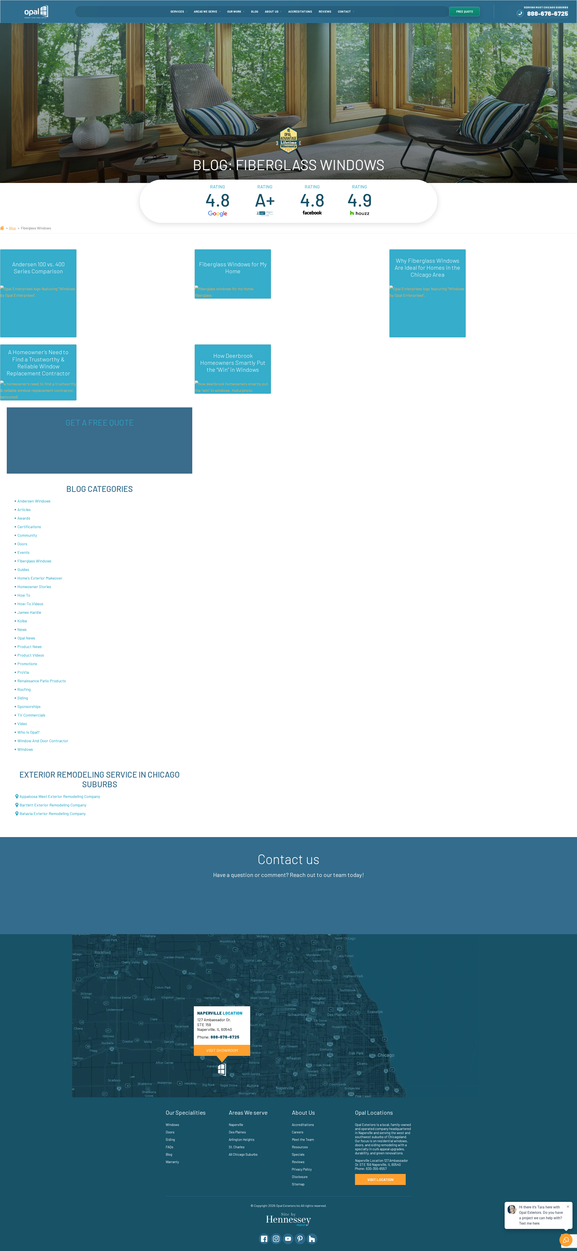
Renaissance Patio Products (41, 680)
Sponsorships (29, 706)
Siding (22, 697)
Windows (25, 749)
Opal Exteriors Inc (288, 1206)
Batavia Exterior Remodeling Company (53, 813)
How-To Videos (30, 603)
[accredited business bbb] (265, 214)
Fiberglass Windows (34, 560)
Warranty (172, 1162)
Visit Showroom (222, 1050)
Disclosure (300, 1177)
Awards (23, 518)
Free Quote (464, 11)
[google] (217, 214)
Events (23, 552)
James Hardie (29, 612)
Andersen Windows (33, 500)
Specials (298, 1154)
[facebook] (312, 214)
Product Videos (30, 655)
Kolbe (22, 620)
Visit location (380, 1179)
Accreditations (300, 11)
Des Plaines (237, 1132)
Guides (23, 569)
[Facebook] (264, 1239)
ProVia (23, 672)
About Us (271, 11)
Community (27, 535)
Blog (254, 11)
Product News (29, 646)
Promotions (27, 663)
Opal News (26, 637)
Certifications (29, 526)
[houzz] (359, 214)
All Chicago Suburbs (243, 1154)
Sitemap (298, 1184)
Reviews (325, 11)
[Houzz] (312, 1239)
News (22, 629)
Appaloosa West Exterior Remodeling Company (60, 796)
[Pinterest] (300, 1239)
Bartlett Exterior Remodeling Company (53, 804)
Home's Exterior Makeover (39, 577)
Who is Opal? (28, 732)
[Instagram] (276, 1239)
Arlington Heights (241, 1139)
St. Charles (237, 1147)
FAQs (169, 1147)
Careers (297, 1132)
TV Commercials (31, 714)
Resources (300, 1147)
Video (22, 723)
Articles (24, 509)
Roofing (24, 689)
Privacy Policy (302, 1169)
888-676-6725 (547, 13)
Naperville (236, 1125)
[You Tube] (288, 1239)
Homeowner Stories (34, 586)
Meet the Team (303, 1139)
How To (23, 595)
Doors (22, 543)
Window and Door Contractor (42, 740)
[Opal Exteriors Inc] (36, 11)
